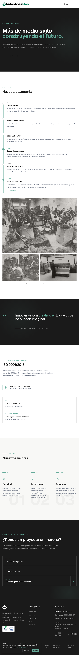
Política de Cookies (70, 646)
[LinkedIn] (72, 634)
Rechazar (27, 650)
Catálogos (32, 618)
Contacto (32, 625)
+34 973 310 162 (66, 612)
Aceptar (35, 650)
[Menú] (74, 4)
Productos (32, 612)
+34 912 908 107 (69, 615)
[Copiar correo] (74, 581)
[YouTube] (75, 634)
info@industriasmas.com (63, 618)
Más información (21, 647)
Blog (30, 621)
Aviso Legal (47, 646)
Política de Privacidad (56, 646)
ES (67, 4)
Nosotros (32, 615)
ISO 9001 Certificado (58, 634)
